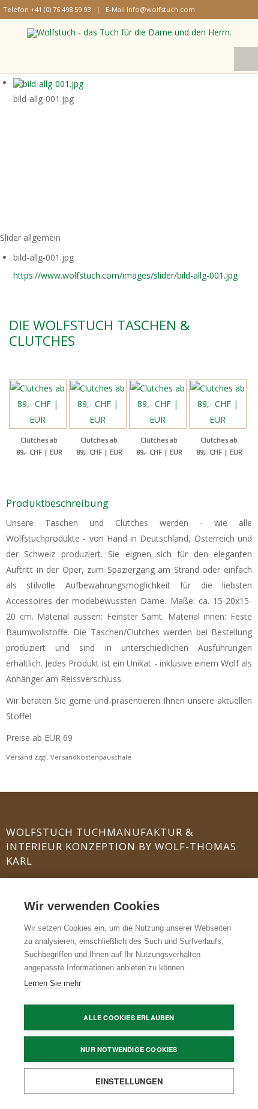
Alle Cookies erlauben (128, 1017)
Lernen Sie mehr (52, 983)
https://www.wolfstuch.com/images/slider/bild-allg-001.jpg (125, 275)
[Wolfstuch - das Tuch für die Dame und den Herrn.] (129, 33)
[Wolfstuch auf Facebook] (208, 8)
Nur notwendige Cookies (128, 1049)
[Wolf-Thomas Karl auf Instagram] (220, 8)
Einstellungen (129, 1081)
